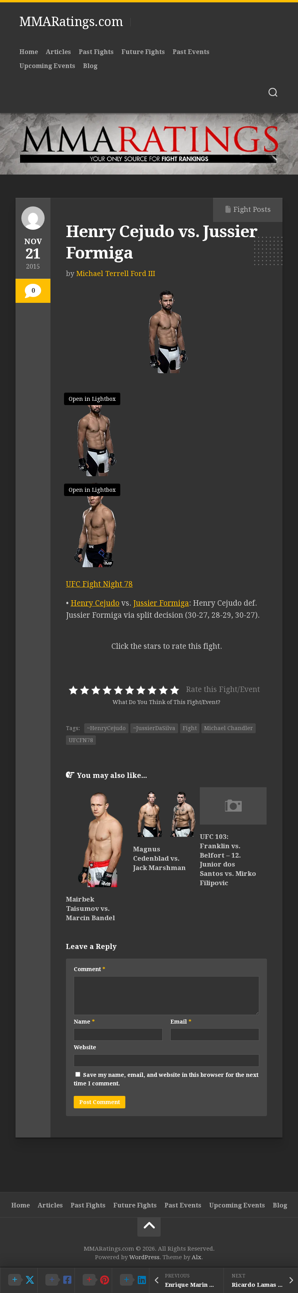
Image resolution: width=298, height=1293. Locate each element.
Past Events (191, 52)
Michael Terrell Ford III (115, 273)
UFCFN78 (81, 740)
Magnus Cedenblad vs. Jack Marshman (159, 858)
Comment (89, 969)
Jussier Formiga (161, 603)
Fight (190, 728)
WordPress (144, 1257)
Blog (90, 66)
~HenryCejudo (106, 728)
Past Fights (96, 52)
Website (85, 1047)
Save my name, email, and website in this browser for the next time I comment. (166, 1079)
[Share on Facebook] (55, 1280)
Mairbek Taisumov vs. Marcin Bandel (90, 908)
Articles (58, 52)
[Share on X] (18, 1280)
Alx (196, 1257)
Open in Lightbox (92, 399)
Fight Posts (252, 209)
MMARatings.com (71, 21)
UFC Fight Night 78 (99, 584)
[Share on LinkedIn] (130, 1280)
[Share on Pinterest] (93, 1280)
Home (28, 52)
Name (84, 1022)
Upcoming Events (47, 66)
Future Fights (143, 52)
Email (180, 1022)
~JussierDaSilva (154, 728)
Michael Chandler (228, 728)
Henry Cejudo (95, 603)
